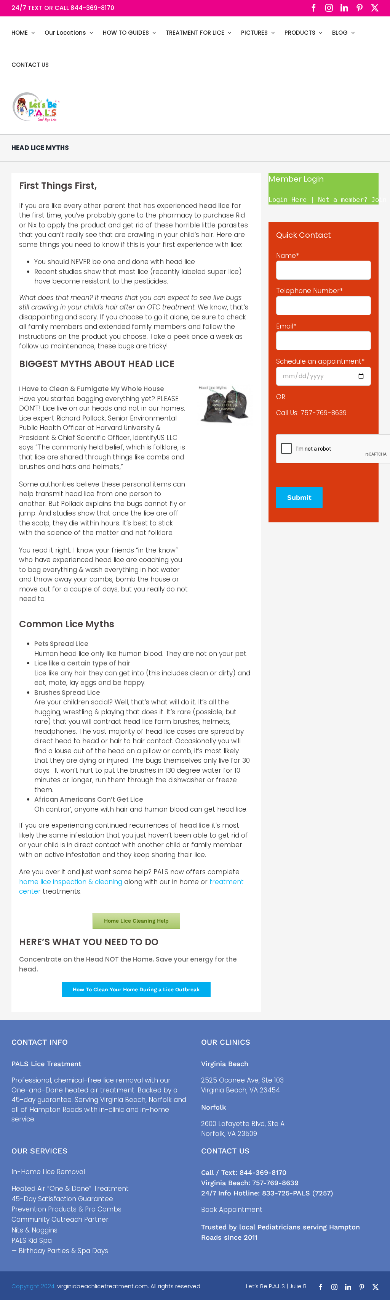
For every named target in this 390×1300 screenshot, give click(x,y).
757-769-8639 (323, 412)
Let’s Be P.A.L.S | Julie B (276, 1286)
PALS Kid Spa (31, 1240)
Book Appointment (231, 1209)
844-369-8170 (92, 7)
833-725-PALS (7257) (297, 1193)
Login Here (288, 199)
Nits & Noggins (34, 1230)
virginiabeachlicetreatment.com (102, 1286)
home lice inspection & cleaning (70, 881)
